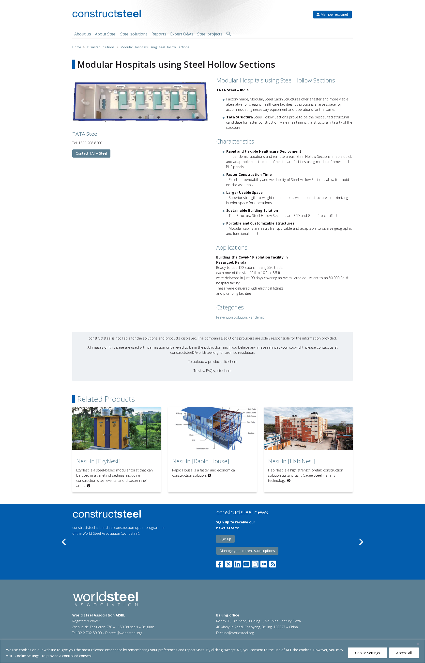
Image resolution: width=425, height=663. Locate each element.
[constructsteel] (106, 13)
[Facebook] (220, 563)
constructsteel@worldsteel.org (194, 352)
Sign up (225, 538)
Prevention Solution (231, 317)
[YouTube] (246, 563)
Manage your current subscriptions (247, 550)
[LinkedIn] (237, 563)
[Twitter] (228, 563)
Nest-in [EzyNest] (98, 461)
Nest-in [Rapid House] (200, 461)
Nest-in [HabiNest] (291, 461)
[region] (212, 651)
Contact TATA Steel (91, 153)
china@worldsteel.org (237, 633)
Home (76, 47)
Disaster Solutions (101, 47)
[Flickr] (263, 563)
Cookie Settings (367, 652)
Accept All (404, 652)
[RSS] (272, 563)
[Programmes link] (128, 514)
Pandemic (256, 317)
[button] (82, 101)
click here (230, 361)
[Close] (420, 644)
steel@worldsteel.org (125, 633)
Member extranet (333, 14)
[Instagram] (255, 563)
